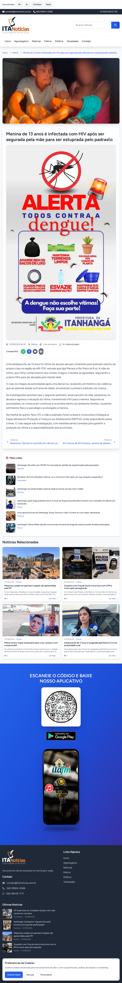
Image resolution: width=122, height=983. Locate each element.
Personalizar (46, 974)
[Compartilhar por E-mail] (35, 351)
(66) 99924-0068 (44, 11)
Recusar (30, 974)
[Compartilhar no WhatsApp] (23, 351)
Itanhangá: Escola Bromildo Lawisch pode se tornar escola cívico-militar (50, 489)
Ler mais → (53, 598)
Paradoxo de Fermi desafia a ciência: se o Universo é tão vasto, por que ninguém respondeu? (60, 477)
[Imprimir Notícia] (41, 351)
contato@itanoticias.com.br (21, 882)
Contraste (37, 4)
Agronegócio (21, 41)
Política (59, 41)
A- (27, 4)
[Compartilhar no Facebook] (29, 351)
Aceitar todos (13, 974)
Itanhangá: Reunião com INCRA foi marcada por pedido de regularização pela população (58, 465)
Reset (48, 4)
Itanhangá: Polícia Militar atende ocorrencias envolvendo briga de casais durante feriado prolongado (63, 524)
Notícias (36, 41)
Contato (86, 41)
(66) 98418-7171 (15, 893)
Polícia (47, 41)
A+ (19, 4)
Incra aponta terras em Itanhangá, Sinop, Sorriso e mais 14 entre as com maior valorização (58, 512)
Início (8, 41)
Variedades (72, 41)
